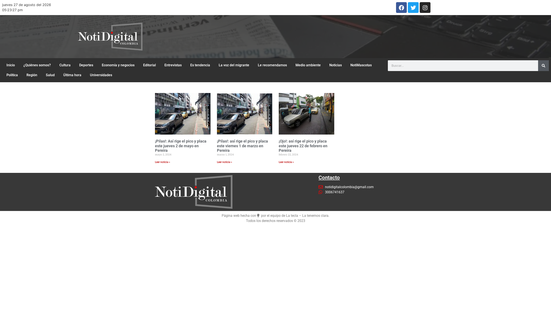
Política (12, 75)
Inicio (10, 65)
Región (31, 75)
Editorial (149, 65)
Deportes (86, 65)
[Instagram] (425, 7)
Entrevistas (173, 65)
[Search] (543, 65)
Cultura (65, 65)
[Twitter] (413, 7)
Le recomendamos (272, 65)
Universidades (101, 75)
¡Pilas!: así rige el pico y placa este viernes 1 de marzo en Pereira (242, 146)
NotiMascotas (361, 65)
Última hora (72, 75)
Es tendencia (200, 65)
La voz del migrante (234, 65)
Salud (50, 75)
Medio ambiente (308, 65)
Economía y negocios (118, 65)
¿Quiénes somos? (37, 65)
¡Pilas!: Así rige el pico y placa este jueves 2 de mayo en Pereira (180, 146)
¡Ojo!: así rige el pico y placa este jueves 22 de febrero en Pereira (303, 146)
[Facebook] (401, 7)
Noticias (335, 65)
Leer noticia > (162, 162)
